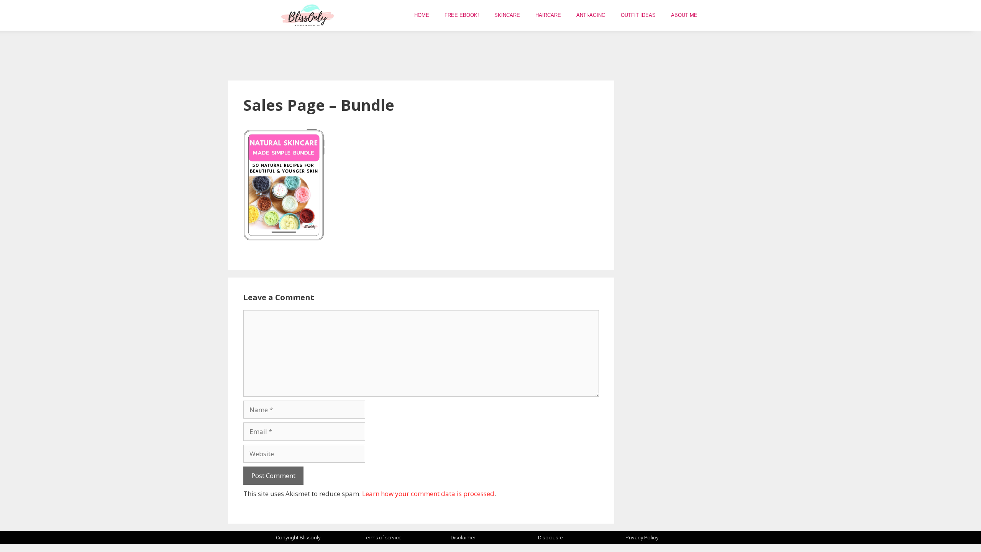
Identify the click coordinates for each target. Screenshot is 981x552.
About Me (684, 15)
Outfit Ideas (638, 15)
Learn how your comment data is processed (428, 493)
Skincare (507, 15)
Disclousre (550, 537)
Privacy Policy (641, 537)
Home (421, 15)
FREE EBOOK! (462, 15)
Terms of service (382, 537)
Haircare (548, 15)
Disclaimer (463, 537)
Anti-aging (590, 15)
